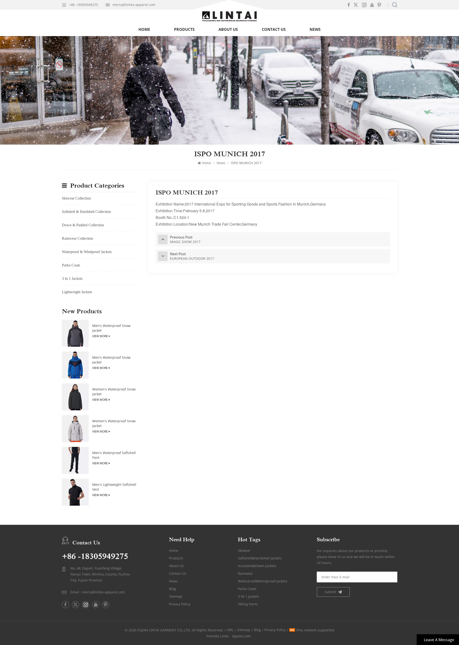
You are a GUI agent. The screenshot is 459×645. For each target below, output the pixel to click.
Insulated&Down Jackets (257, 566)
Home (144, 29)
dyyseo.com (241, 636)
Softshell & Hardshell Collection (86, 212)
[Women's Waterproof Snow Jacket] (75, 396)
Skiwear (244, 550)
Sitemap (175, 596)
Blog (172, 588)
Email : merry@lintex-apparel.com (97, 592)
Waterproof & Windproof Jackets (87, 252)
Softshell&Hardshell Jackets (260, 558)
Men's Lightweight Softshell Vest (114, 487)
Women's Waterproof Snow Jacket (114, 391)
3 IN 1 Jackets (248, 596)
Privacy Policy (179, 604)
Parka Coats (71, 265)
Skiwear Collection (76, 198)
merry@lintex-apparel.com (134, 4)
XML (230, 630)
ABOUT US (228, 29)
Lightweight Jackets (77, 292)
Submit (330, 592)
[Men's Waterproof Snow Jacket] (75, 333)
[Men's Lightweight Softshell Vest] (75, 492)
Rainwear (245, 573)
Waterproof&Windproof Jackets (262, 581)
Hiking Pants (248, 604)
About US (176, 566)
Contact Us (274, 29)
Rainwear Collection (77, 238)
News (315, 29)
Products (184, 29)
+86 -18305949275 (83, 4)
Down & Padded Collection (83, 225)
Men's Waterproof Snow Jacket (111, 328)
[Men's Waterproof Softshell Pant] (75, 460)
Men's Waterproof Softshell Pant (114, 455)
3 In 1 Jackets (72, 278)
